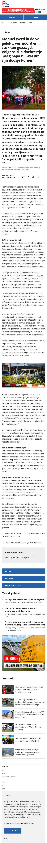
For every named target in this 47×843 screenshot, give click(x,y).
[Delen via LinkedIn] (23, 177)
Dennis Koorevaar (9, 167)
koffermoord (12, 557)
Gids (3, 773)
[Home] (12, 4)
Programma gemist (8, 777)
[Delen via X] (33, 177)
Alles (3, 23)
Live (3, 770)
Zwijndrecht (28, 557)
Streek (35, 17)
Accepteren (13, 831)
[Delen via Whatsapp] (38, 177)
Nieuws (12, 17)
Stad (30, 23)
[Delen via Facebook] (28, 177)
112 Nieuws (13, 23)
